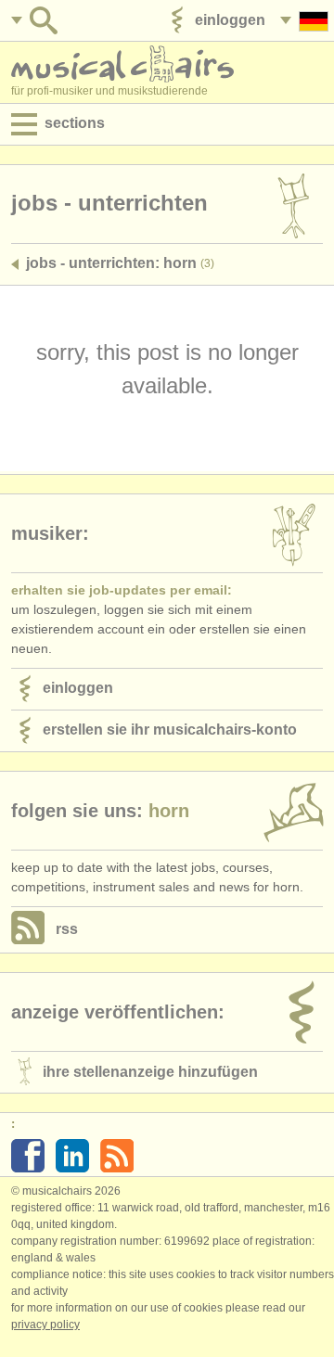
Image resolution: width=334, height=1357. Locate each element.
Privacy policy (45, 1324)
